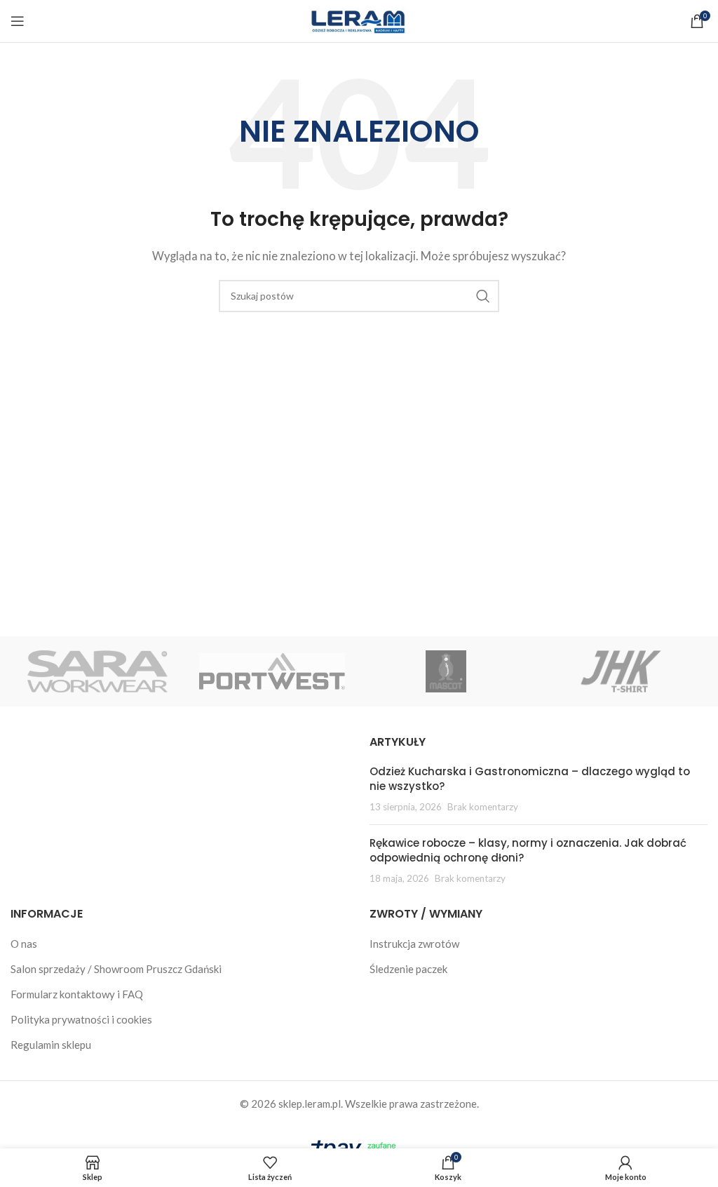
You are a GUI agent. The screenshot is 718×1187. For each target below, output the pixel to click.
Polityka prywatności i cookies (81, 1019)
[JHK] (620, 671)
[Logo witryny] (359, 19)
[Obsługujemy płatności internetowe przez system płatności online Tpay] (359, 1147)
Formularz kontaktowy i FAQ (77, 994)
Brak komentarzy (482, 806)
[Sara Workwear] (97, 671)
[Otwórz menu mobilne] (18, 21)
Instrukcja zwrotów (414, 943)
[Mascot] (446, 671)
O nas (24, 943)
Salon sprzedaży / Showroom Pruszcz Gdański (116, 969)
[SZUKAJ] (483, 296)
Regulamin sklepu (51, 1044)
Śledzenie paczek (408, 969)
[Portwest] (272, 671)
